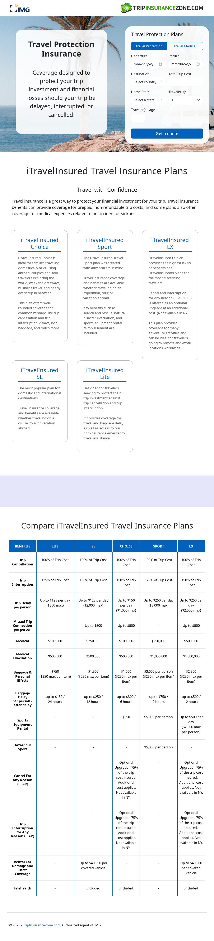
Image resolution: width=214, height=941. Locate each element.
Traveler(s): (177, 92)
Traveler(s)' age (143, 109)
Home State (140, 92)
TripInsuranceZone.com (42, 925)
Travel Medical (185, 46)
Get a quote (167, 133)
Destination (140, 74)
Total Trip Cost (180, 74)
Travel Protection (149, 46)
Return (174, 56)
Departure (139, 56)
